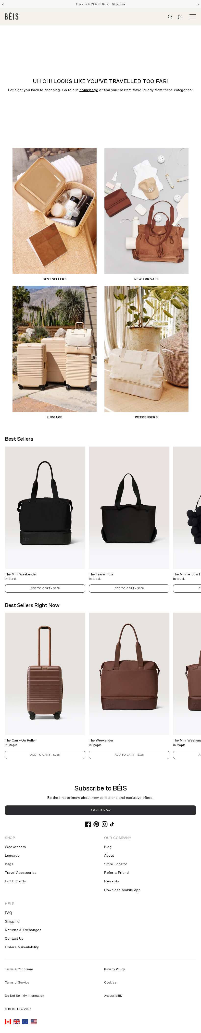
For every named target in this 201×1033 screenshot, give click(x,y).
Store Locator (115, 864)
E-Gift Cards (15, 881)
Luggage (12, 855)
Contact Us (14, 938)
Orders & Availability (22, 947)
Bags (9, 864)
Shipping (12, 921)
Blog (108, 847)
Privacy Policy (114, 969)
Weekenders (15, 847)
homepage (88, 90)
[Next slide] (198, 4)
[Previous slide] (2, 4)
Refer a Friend (116, 873)
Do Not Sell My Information (24, 995)
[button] (170, 17)
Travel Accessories (21, 873)
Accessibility (113, 995)
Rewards (111, 881)
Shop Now (118, 4)
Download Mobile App (122, 890)
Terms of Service (17, 982)
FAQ (8, 913)
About (109, 855)
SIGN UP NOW (100, 810)
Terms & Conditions (19, 969)
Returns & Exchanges (23, 930)
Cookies (110, 982)
